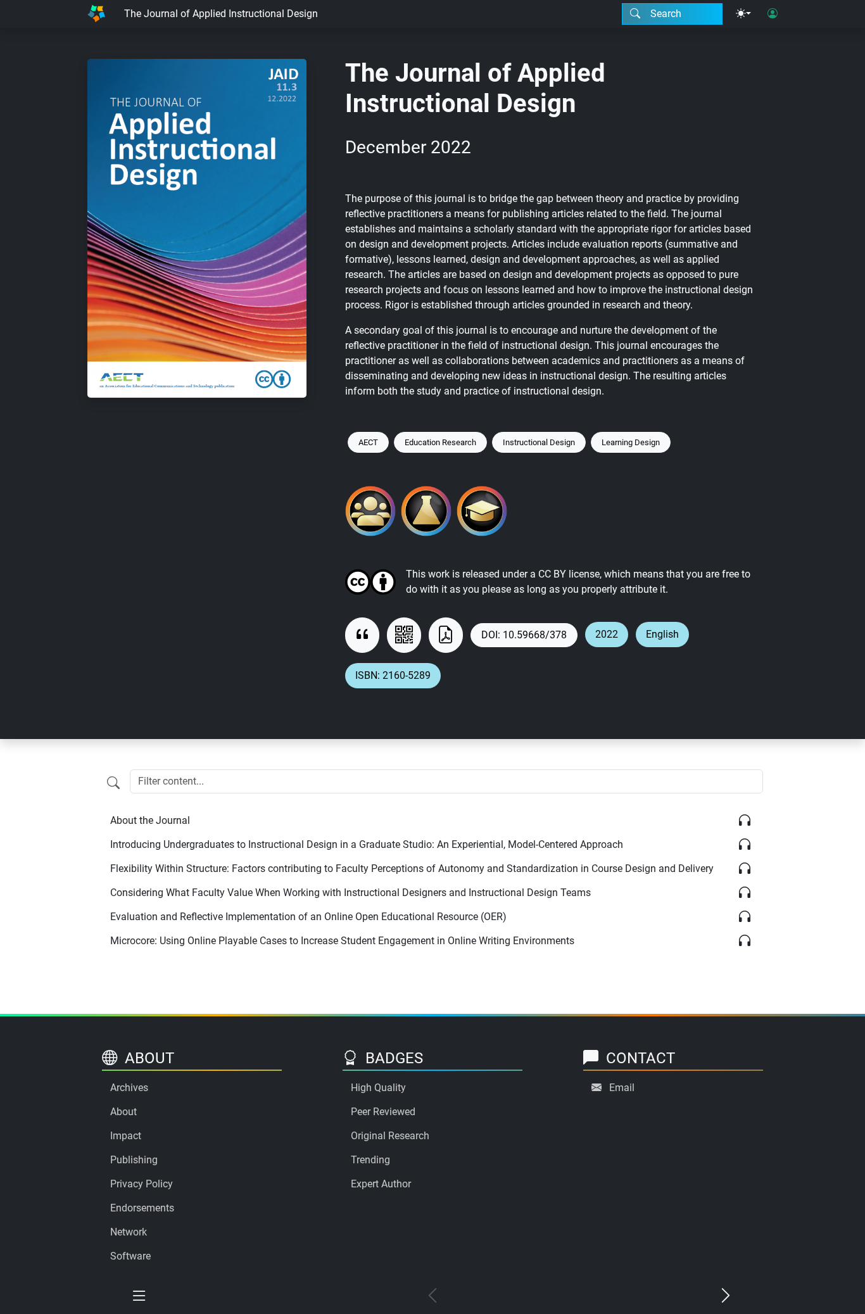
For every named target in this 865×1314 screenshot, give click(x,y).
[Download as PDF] (446, 635)
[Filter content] (113, 782)
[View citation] (362, 635)
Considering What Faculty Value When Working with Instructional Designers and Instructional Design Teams (350, 893)
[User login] (772, 14)
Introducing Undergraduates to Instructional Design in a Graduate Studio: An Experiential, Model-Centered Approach (366, 844)
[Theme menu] (743, 14)
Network (128, 1232)
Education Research (440, 442)
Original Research (390, 1136)
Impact (125, 1136)
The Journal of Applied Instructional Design (221, 14)
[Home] (96, 14)
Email (622, 1088)
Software (130, 1256)
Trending (370, 1160)
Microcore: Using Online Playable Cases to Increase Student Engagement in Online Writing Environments (342, 941)
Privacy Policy (141, 1184)
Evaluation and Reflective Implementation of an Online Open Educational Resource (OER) (308, 917)
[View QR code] (404, 635)
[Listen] (744, 821)
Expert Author (381, 1184)
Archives (129, 1088)
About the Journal (150, 820)
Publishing (134, 1160)
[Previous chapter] (432, 1296)
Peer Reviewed (383, 1112)
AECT (368, 442)
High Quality (378, 1088)
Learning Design (631, 442)
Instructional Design (539, 442)
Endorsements (142, 1208)
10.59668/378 (535, 635)
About (123, 1112)
